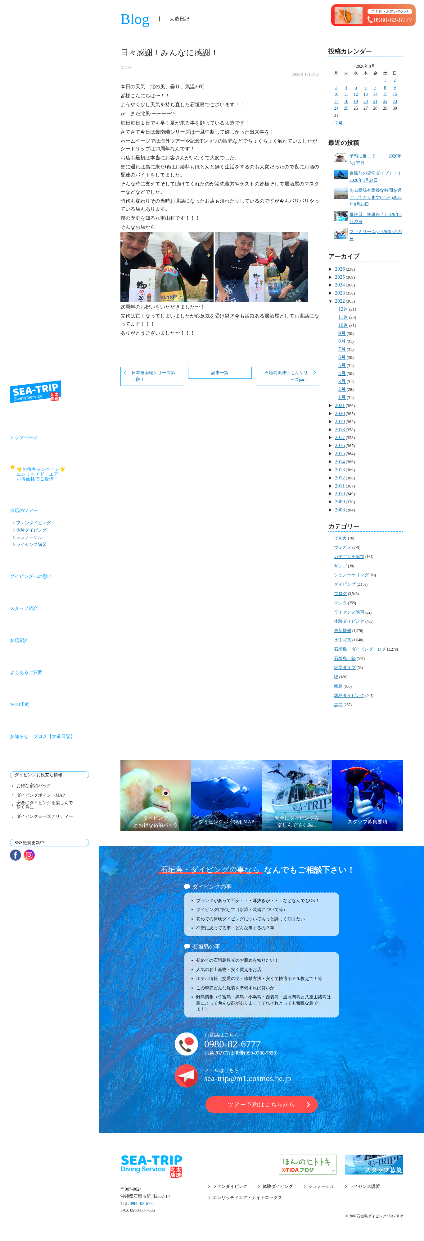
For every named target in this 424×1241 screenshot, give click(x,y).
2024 (340, 284)
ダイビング (345, 584)
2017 (340, 437)
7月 (342, 349)
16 (395, 94)
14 (375, 94)
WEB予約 (19, 704)
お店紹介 (19, 640)
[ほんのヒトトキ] (307, 1170)
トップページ (24, 437)
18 (346, 101)
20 (365, 101)
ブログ (126, 68)
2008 (340, 509)
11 (346, 94)
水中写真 (342, 640)
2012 (340, 477)
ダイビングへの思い (31, 576)
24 (336, 108)
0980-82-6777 (232, 1044)
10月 (343, 325)
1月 (342, 397)
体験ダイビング (31, 530)
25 (346, 108)
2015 (340, 453)
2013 (340, 469)
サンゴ (340, 566)
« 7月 (337, 123)
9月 (342, 333)
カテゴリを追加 (349, 556)
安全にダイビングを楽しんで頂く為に (44, 805)
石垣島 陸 (345, 658)
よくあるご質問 (26, 672)
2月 (342, 389)
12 (356, 94)
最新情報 (342, 630)
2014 (340, 461)
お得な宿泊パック (33, 786)
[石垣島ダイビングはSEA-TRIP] (35, 391)
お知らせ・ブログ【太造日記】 (42, 736)
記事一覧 (219, 372)
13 (365, 94)
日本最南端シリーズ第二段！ (153, 376)
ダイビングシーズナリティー (44, 816)
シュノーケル (29, 537)
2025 (340, 277)
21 (375, 101)
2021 (340, 405)
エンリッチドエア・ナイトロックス (247, 1198)
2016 (340, 445)
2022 (340, 301)
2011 (340, 485)
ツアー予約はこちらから (261, 1104)
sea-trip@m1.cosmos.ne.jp (247, 1078)
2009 (340, 501)
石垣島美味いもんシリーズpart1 (286, 376)
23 (395, 101)
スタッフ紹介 (24, 608)
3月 (342, 381)
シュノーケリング (351, 575)
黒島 (338, 705)
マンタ (340, 603)
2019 (340, 421)
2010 (340, 493)
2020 (340, 413)
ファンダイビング (33, 522)
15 (385, 94)
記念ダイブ (345, 667)
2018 (340, 429)
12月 (343, 309)
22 (385, 101)
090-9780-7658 (261, 1053)
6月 (342, 357)
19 (356, 101)
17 (336, 101)
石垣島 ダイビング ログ (360, 649)
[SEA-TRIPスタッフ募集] (374, 1170)
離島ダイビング (349, 695)
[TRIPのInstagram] (29, 855)
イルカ (340, 538)
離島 (338, 686)
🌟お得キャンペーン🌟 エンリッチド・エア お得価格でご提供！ (52, 474)
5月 (342, 365)
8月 (342, 341)
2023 (340, 292)
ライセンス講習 (31, 544)
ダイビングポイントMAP (40, 795)
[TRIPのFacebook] (15, 855)
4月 (342, 373)
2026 (340, 269)
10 (336, 94)
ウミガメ (342, 547)
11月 (343, 317)
